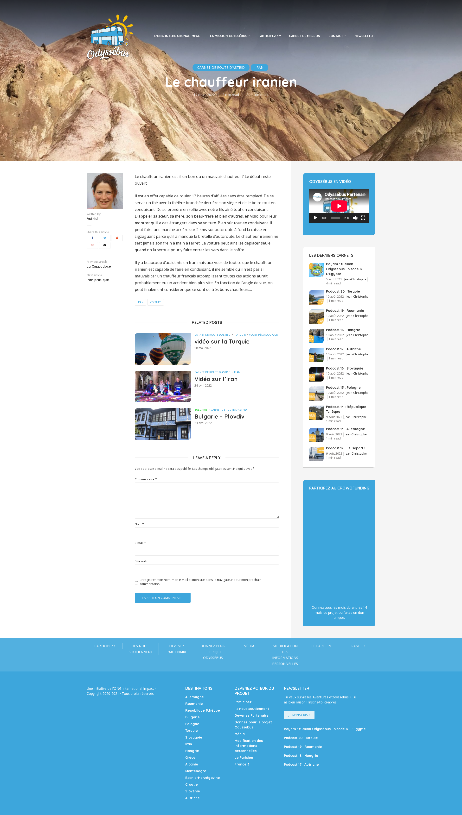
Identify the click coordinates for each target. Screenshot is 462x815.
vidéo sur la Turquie (222, 341)
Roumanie (194, 704)
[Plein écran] (363, 217)
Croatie (191, 784)
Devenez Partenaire (177, 649)
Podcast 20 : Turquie (343, 291)
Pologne (192, 724)
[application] (339, 206)
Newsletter (364, 36)
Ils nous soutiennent (141, 649)
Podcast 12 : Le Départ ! (345, 448)
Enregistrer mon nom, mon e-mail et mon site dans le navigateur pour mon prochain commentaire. (201, 582)
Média (249, 646)
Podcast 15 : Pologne (343, 387)
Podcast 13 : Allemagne (345, 429)
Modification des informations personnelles (285, 655)
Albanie (191, 764)
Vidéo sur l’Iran (216, 378)
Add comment (257, 94)
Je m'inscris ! (299, 715)
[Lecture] (315, 217)
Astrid (92, 218)
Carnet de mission (304, 36)
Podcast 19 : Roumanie (345, 310)
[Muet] (355, 217)
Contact (335, 36)
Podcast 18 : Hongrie (343, 330)
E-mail (140, 543)
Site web (141, 561)
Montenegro (195, 771)
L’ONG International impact (178, 36)
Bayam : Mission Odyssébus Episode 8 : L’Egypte (345, 269)
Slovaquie (193, 737)
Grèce (190, 757)
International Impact (138, 688)
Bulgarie (200, 409)
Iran (237, 372)
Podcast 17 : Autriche (343, 349)
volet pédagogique (263, 334)
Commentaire (146, 479)
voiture (155, 302)
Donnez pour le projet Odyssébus (212, 652)
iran (140, 302)
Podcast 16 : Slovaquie (344, 368)
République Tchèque (202, 710)
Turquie (240, 334)
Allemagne (194, 697)
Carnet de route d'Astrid (212, 334)
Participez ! (268, 36)
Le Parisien (321, 646)
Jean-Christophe (355, 279)
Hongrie (192, 751)
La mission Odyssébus (228, 36)
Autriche (192, 798)
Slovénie (192, 791)
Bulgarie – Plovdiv (219, 416)
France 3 (357, 646)
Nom (139, 524)
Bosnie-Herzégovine (202, 778)
